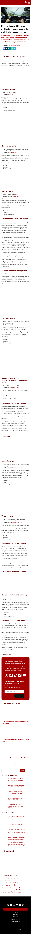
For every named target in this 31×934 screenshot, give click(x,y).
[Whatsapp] (12, 48)
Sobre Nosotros (15, 912)
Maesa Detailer (15, 196)
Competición (5, 881)
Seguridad (9, 890)
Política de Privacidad (15, 918)
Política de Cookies (15, 919)
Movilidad (17, 882)
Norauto (14, 152)
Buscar (22, 770)
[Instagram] (8, 905)
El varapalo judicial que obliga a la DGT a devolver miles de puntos (16, 785)
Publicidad (15, 914)
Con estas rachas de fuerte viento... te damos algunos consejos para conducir (16, 806)
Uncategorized (6, 892)
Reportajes (4, 890)
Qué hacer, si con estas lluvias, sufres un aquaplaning (15, 798)
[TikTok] (23, 905)
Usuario (13, 892)
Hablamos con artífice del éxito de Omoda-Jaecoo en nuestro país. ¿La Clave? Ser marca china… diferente (16, 844)
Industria (19, 881)
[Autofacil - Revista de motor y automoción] (6, 2)
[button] (26, 2)
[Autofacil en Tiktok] (15, 676)
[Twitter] (14, 905)
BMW (3, 879)
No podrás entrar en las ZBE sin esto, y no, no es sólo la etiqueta (15, 779)
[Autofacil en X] (6, 676)
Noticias (5, 885)
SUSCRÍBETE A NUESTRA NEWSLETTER (15, 909)
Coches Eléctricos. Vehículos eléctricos (14, 879)
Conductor (11, 881)
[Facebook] (4, 48)
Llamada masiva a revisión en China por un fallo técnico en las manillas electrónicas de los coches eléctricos (16, 831)
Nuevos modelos (7, 888)
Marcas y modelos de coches (8, 882)
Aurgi (13, 94)
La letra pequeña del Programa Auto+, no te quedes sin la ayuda (15, 792)
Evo (15, 881)
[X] (6, 48)
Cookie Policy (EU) (15, 921)
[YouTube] (17, 905)
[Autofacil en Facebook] (11, 676)
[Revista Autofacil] (13, 861)
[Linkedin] (9, 48)
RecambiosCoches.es (17, 467)
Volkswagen (18, 892)
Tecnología (13, 890)
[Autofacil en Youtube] (24, 676)
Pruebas (19, 888)
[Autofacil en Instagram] (19, 676)
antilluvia (8, 654)
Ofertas (14, 888)
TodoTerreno (20, 890)
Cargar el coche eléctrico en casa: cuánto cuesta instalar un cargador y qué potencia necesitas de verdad (16, 837)
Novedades (14, 885)
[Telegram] (14, 48)
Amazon (14, 599)
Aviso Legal (15, 916)
